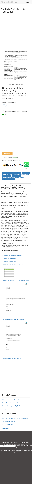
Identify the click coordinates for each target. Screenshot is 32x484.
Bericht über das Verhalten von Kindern (11, 403)
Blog (22, 445)
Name (4, 174)
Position (19, 172)
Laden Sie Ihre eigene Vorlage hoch (8, 445)
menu (29, 2)
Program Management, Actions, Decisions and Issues (16, 280)
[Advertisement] (16, 30)
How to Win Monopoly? (7, 424)
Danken (11, 174)
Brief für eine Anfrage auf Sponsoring (11, 400)
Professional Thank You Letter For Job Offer (12, 264)
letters (15, 174)
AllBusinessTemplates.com (9, 2)
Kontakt (16, 442)
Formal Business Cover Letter (9, 261)
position (15, 172)
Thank (7, 174)
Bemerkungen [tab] (14, 182)
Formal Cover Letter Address (9, 258)
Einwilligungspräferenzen (7, 442)
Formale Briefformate (7, 177)
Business (4, 172)
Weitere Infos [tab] (5, 182)
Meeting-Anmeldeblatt (7, 409)
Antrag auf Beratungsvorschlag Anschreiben (12, 406)
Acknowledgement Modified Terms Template (13, 319)
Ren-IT (21, 450)
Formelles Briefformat (7, 175)
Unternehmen (9, 172)
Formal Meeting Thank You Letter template (12, 255)
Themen (18, 445)
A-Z (25, 445)
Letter (23, 172)
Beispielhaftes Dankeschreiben (8, 179)
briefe (18, 174)
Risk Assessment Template (8, 421)
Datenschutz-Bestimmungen (21, 444)
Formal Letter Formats (16, 175)
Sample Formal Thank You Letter (18, 177)
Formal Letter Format (25, 174)
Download (8, 154)
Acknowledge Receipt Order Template (12, 358)
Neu (28, 445)
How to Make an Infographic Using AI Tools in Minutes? (15, 418)
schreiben (27, 172)
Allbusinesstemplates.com (6, 450)
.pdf (6, 106)
